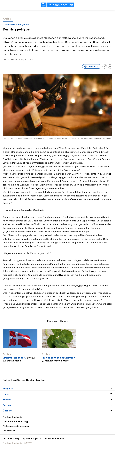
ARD (16, 438)
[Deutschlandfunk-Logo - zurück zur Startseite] (57, 5)
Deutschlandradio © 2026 (17, 443)
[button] (4, 5)
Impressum (9, 430)
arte (39, 438)
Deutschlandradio (13, 417)
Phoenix (31, 438)
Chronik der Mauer (53, 438)
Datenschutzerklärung (15, 421)
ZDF (22, 438)
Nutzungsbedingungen (16, 426)
